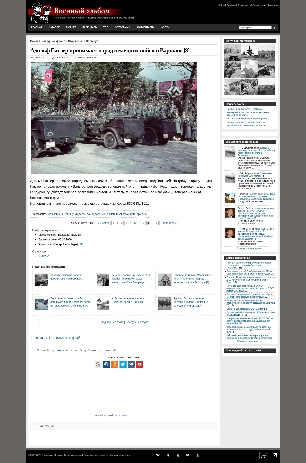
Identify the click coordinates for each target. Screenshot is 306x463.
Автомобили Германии (133, 213)
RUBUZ (67, 58)
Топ (105, 27)
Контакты (273, 5)
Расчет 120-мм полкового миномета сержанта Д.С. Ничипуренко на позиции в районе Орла (251, 279)
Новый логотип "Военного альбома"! (245, 125)
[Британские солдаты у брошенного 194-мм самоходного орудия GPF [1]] (267, 77)
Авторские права (73, 455)
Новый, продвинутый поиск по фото (245, 122)
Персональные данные (95, 455)
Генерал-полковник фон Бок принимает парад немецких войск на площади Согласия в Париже (70, 302)
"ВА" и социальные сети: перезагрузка (246, 118)
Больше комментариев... (250, 248)
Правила (231, 5)
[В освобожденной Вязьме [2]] (232, 95)
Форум (165, 27)
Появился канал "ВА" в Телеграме (244, 109)
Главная (36, 27)
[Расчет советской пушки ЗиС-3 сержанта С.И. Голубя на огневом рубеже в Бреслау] (232, 60)
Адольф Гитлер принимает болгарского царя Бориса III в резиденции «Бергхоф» (191, 302)
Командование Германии (102, 213)
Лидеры (80, 213)
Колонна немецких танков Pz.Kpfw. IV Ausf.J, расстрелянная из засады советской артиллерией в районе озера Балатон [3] (256, 213)
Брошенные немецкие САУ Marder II (255, 174)
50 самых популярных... (250, 341)
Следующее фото (137, 322)
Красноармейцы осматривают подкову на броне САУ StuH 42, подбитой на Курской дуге (248, 329)
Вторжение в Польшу (82, 41)
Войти (221, 5)
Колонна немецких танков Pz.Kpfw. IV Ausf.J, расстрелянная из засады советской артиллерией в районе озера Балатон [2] (256, 234)
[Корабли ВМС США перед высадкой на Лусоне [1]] (249, 60)
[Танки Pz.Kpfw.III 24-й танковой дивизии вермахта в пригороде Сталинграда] (267, 95)
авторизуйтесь (64, 350)
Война (34, 41)
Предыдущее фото (111, 322)
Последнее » (168, 222)
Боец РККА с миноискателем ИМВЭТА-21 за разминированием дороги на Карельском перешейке (249, 321)
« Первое (103, 222)
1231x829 (44, 255)
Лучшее (71, 27)
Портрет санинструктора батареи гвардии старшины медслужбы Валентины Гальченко (256, 196)
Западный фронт (53, 41)
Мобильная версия (120, 455)
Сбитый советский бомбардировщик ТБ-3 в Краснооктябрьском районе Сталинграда (249, 272)
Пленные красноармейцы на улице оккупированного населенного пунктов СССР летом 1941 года (250, 288)
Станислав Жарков (52, 455)
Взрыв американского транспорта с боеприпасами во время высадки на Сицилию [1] (250, 303)
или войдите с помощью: (124, 357)
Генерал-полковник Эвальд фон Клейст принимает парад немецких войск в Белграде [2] (192, 279)
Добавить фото (258, 5)
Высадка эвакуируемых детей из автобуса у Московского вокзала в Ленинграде (256, 151)
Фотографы (122, 27)
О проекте (243, 5)
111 (81, 244)
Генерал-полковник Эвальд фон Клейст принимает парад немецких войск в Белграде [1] (131, 279)
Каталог (54, 27)
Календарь (89, 27)
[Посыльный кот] (232, 77)
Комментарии (145, 27)
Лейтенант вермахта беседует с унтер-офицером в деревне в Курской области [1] (249, 336)
